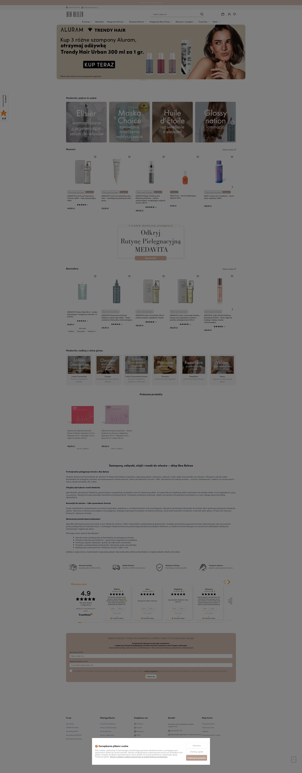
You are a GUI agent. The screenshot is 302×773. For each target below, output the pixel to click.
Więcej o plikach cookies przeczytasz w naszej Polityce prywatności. (139, 756)
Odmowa (197, 745)
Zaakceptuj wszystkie (196, 758)
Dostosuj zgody (196, 751)
